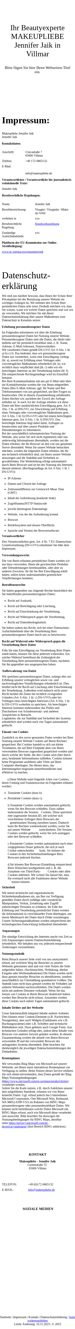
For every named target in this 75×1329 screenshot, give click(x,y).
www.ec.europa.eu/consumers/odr (22, 251)
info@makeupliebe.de (41, 1189)
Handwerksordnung (47, 223)
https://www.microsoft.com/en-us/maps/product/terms (35, 1081)
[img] (37, 9)
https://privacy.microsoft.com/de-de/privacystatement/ (25, 1124)
